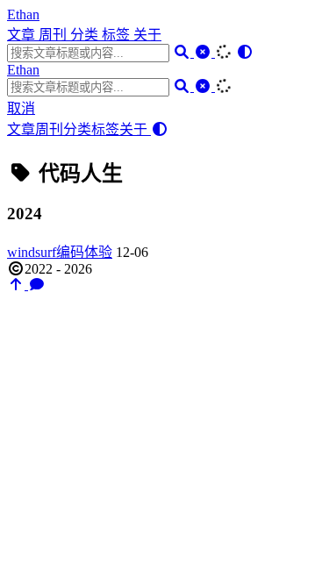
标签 (117, 34)
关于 (147, 34)
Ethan (23, 14)
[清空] (204, 52)
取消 (21, 108)
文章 (23, 34)
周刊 (54, 34)
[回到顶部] (17, 284)
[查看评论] (37, 284)
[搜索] (183, 52)
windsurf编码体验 (59, 252)
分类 (86, 34)
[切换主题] (245, 52)
